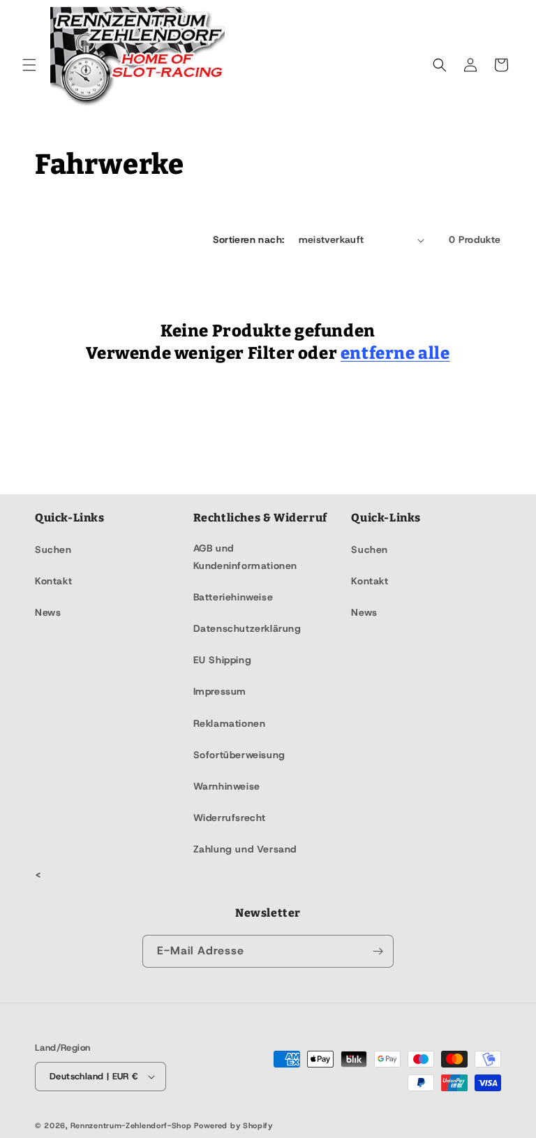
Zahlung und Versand (245, 849)
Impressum (219, 691)
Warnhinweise (226, 786)
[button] (29, 65)
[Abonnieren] (377, 951)
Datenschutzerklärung (247, 628)
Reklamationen (229, 723)
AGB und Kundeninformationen (245, 557)
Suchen (53, 549)
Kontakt (53, 581)
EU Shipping (222, 659)
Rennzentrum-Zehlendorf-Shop (132, 1125)
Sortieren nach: (249, 239)
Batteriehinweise (233, 597)
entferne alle (395, 353)
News (48, 612)
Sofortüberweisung (239, 754)
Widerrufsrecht (229, 817)
